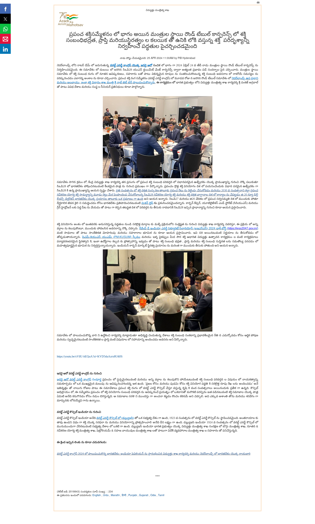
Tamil (161, 495)
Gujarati (144, 495)
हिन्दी (124, 495)
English (97, 495)
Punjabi (133, 495)
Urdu (106, 495)
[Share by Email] (5, 39)
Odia (153, 495)
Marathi (115, 495)
